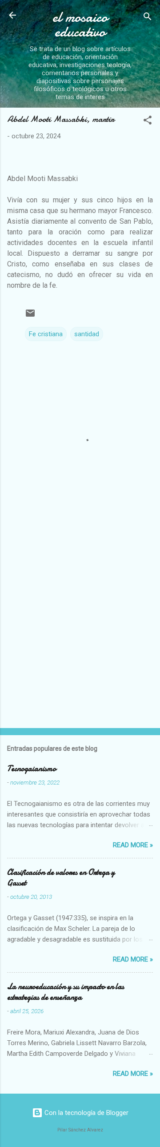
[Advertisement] (80, 634)
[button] (147, 122)
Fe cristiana (46, 334)
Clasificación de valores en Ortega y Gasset (61, 878)
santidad (86, 334)
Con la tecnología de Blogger (85, 1113)
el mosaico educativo (80, 24)
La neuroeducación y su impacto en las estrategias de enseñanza (65, 992)
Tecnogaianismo (31, 768)
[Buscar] (147, 18)
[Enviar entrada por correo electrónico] (30, 316)
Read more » (133, 845)
